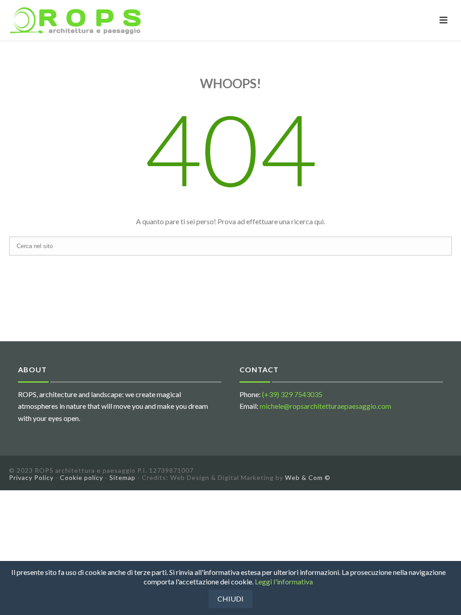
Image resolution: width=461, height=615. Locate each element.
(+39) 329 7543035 (292, 394)
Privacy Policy (31, 477)
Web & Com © (307, 477)
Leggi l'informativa (284, 581)
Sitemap (122, 477)
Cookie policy (81, 477)
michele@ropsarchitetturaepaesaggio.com (325, 406)
